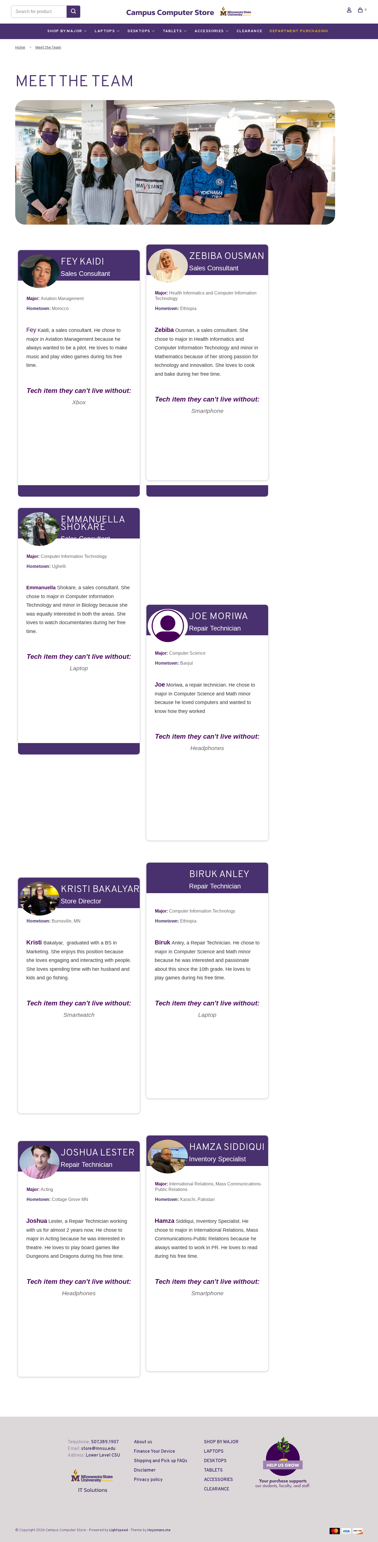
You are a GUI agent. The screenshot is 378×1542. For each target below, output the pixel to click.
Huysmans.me (159, 1530)
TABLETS (172, 31)
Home (20, 47)
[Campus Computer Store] (282, 1462)
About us (143, 1442)
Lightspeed (118, 1530)
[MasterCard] (335, 1533)
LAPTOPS (105, 31)
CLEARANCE (250, 31)
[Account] (350, 11)
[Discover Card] (358, 1533)
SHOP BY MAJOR (64, 31)
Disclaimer (145, 1470)
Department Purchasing (299, 31)
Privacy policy (148, 1480)
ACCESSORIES (209, 31)
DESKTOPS (139, 31)
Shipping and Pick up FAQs (160, 1461)
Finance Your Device (154, 1451)
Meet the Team (48, 47)
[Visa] (346, 1533)
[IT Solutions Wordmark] (92, 1496)
